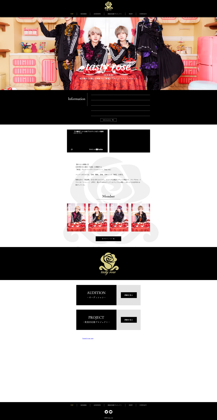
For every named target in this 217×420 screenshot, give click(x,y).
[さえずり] (106, 412)
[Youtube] (110, 412)
